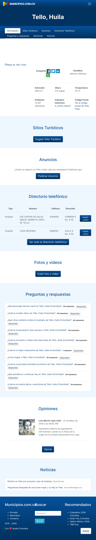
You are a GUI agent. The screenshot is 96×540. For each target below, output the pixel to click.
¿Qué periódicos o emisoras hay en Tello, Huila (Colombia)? (42, 374)
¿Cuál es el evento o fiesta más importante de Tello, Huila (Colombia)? (47, 340)
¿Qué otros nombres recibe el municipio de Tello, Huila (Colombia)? (46, 320)
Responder (81, 306)
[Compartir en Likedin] (58, 71)
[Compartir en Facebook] (49, 71)
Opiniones (38, 36)
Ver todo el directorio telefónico (48, 242)
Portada (14, 512)
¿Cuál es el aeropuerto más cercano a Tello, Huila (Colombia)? (43, 330)
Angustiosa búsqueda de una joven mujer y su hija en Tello (35, 487)
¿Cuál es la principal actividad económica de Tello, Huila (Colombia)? (47, 364)
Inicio (86, 530)
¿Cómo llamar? (64, 106)
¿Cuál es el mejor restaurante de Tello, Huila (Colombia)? (40, 350)
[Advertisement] (48, 54)
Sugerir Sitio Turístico (48, 139)
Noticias (51, 36)
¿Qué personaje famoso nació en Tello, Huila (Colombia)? (41, 306)
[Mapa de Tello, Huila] (15, 64)
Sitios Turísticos (30, 30)
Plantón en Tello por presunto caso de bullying (30, 481)
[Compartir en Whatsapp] (48, 75)
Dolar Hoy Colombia (79, 518)
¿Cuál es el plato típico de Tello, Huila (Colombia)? (38, 313)
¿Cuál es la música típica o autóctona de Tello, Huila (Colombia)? (45, 384)
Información (12, 30)
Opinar (48, 449)
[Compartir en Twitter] (53, 71)
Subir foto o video (48, 273)
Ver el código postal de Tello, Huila (82, 106)
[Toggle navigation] (89, 3)
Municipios (15, 515)
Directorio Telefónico (65, 30)
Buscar (39, 521)
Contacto (14, 518)
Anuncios (46, 30)
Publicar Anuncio (48, 176)
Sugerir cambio (85, 218)
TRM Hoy (74, 524)
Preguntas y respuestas (18, 36)
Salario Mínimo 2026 (80, 521)
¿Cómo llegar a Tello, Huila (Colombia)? (33, 357)
